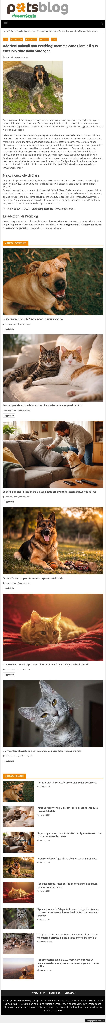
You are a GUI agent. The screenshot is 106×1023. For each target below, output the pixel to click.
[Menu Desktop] (5, 24)
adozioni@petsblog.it (69, 224)
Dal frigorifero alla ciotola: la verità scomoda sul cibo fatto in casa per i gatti (42, 750)
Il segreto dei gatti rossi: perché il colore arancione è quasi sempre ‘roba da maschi (46, 664)
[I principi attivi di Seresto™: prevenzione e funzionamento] (53, 281)
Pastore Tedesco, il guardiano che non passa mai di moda (33, 578)
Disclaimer (69, 992)
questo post (11, 224)
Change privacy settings (95, 1020)
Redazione (54, 992)
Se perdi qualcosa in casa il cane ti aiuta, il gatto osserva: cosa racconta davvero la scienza (49, 491)
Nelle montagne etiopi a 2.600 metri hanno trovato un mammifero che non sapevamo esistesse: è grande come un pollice (68, 963)
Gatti (54, 39)
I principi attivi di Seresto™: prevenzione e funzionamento (33, 318)
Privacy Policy (38, 992)
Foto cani (44, 39)
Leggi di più (9, 329)
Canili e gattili (16, 39)
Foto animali (31, 39)
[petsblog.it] (37, 9)
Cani (5, 39)
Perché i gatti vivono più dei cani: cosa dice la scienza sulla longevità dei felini (43, 405)
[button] (102, 23)
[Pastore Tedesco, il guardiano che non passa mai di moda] (53, 540)
